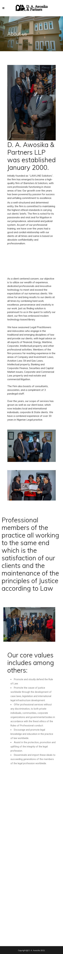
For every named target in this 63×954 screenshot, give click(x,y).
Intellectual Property (16, 884)
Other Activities (13, 927)
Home (9, 836)
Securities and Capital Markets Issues (24, 918)
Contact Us (11, 850)
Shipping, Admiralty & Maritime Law (23, 923)
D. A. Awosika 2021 (36, 950)
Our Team (10, 845)
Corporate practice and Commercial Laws (26, 879)
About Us (10, 840)
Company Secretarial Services (21, 874)
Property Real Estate (16, 913)
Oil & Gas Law (12, 889)
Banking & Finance (15, 865)
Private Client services (17, 908)
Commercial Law (14, 869)
